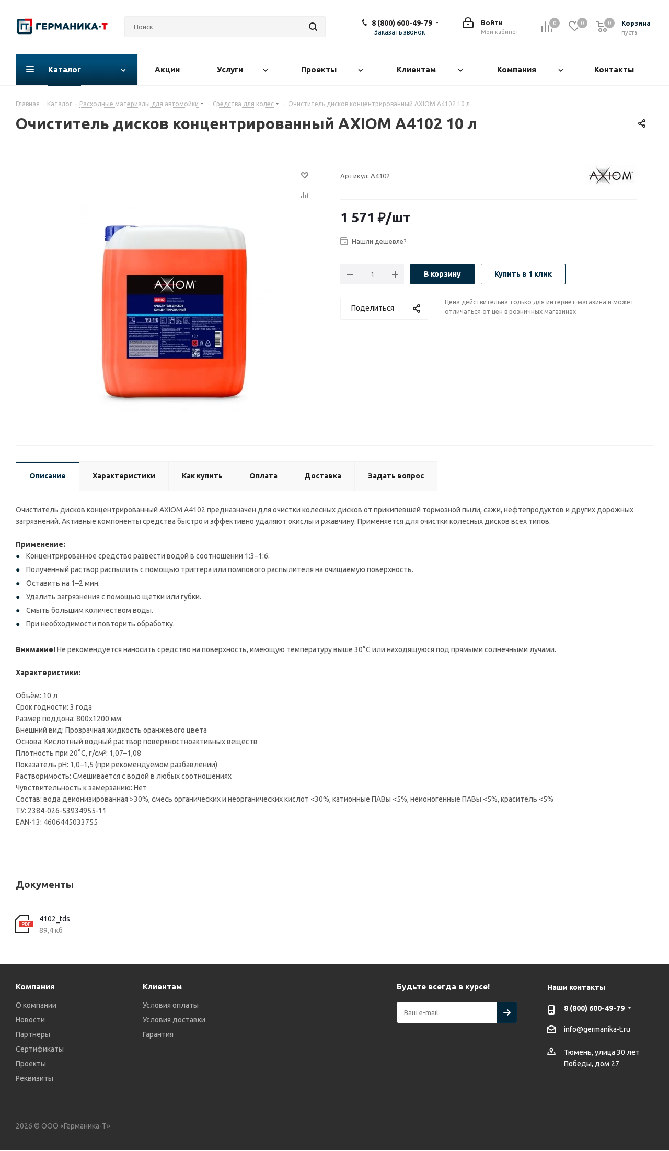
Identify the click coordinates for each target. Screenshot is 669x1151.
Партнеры (33, 1034)
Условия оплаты (171, 1005)
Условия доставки (174, 1020)
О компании (36, 1005)
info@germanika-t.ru (597, 1029)
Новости (30, 1020)
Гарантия (158, 1034)
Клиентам (162, 986)
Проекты (31, 1063)
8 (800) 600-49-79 (402, 23)
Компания (35, 986)
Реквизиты (34, 1078)
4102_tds (54, 919)
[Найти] (313, 26)
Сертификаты (40, 1049)
